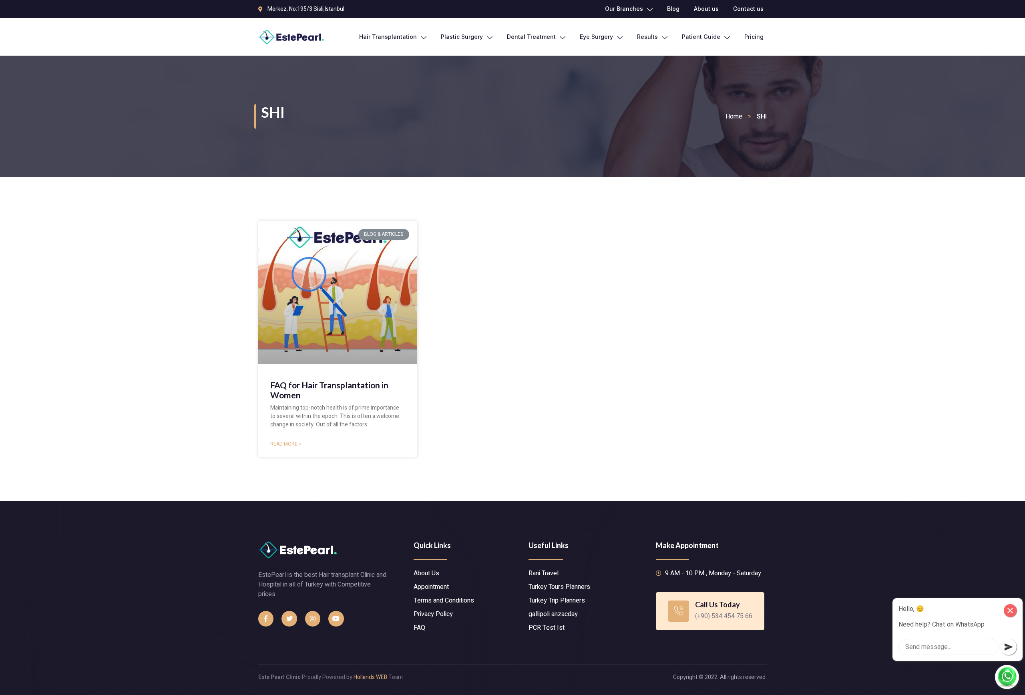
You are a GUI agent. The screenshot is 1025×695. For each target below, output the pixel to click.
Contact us (748, 8)
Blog (673, 8)
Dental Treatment (531, 36)
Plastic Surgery (462, 36)
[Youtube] (336, 618)
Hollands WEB (370, 677)
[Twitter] (289, 618)
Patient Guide (701, 36)
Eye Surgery (596, 36)
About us (706, 8)
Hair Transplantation (388, 36)
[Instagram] (312, 618)
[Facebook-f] (265, 618)
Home (734, 116)
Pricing (754, 36)
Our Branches (624, 8)
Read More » (285, 444)
